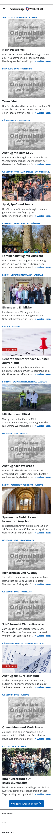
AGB (4, 822)
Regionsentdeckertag (22, 485)
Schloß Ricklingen (12, 17)
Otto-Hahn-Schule (23, 172)
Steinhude (7, 68)
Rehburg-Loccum (11, 223)
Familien (25, 223)
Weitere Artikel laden (26, 804)
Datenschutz (8, 832)
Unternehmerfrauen (22, 275)
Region (6, 275)
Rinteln (6, 326)
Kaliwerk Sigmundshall (24, 382)
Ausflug (33, 17)
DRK (25, 17)
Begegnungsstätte (34, 643)
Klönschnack (27, 540)
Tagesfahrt (26, 68)
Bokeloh (6, 382)
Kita (14, 746)
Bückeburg (8, 120)
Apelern (6, 746)
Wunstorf (7, 172)
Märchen (35, 223)
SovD (17, 68)
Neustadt (7, 433)
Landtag (38, 275)
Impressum (7, 813)
